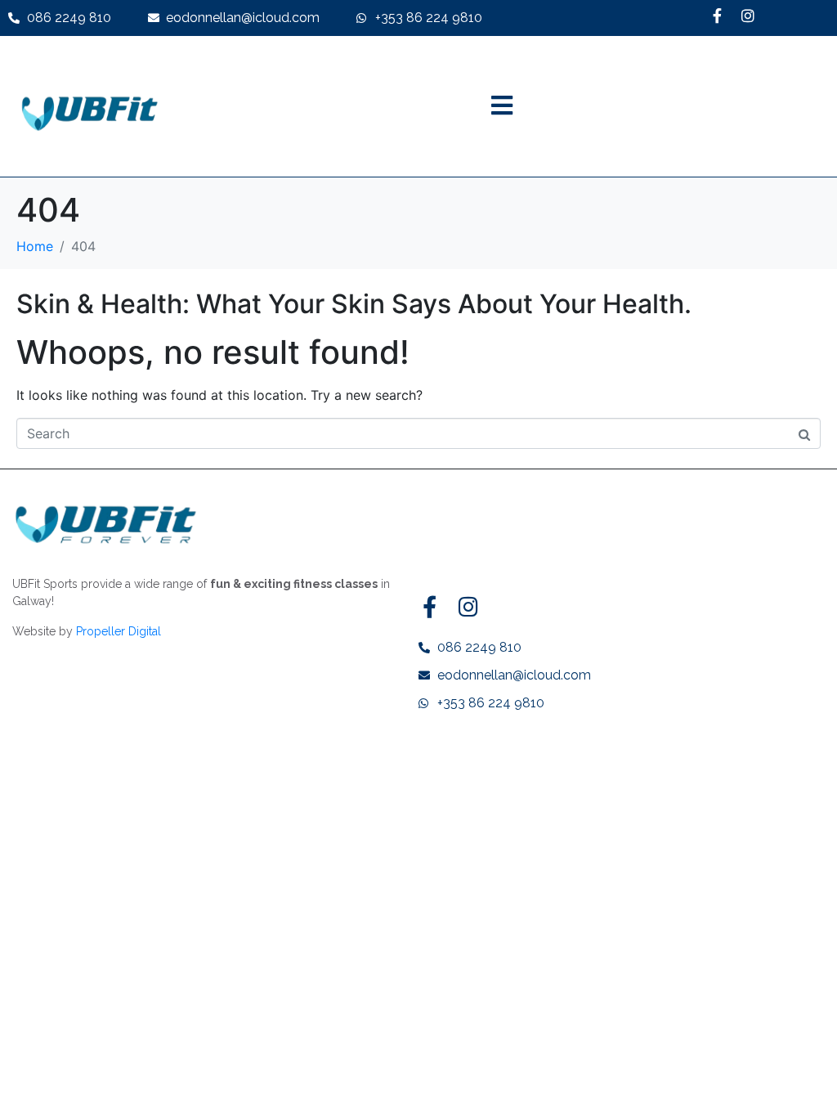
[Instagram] (748, 15)
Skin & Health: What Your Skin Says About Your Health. (354, 304)
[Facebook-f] (716, 15)
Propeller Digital (118, 631)
